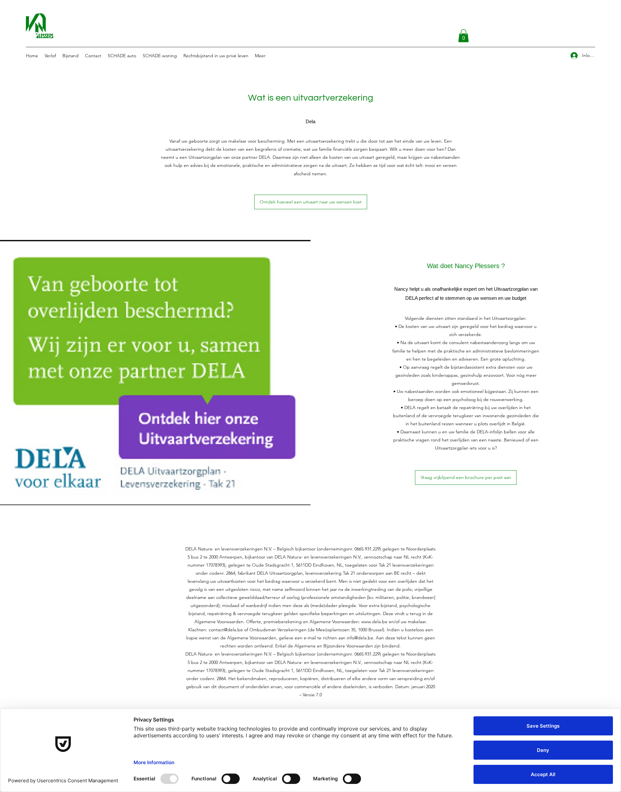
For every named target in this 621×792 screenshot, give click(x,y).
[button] (463, 35)
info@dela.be (360, 638)
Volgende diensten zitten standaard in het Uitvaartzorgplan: (466, 318)
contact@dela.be (226, 630)
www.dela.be (374, 621)
